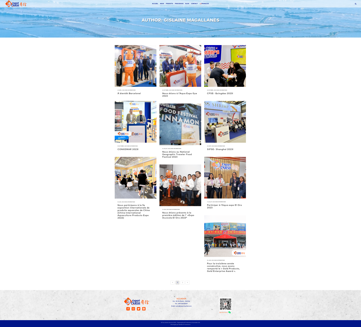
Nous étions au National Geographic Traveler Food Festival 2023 (177, 154)
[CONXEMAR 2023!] (135, 122)
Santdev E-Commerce (184, 324)
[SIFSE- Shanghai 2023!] (225, 122)
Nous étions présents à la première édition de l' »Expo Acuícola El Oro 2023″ (178, 215)
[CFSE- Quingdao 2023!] (225, 66)
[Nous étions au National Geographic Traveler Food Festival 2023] (180, 124)
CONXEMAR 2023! (128, 149)
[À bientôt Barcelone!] (135, 66)
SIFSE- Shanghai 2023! (220, 149)
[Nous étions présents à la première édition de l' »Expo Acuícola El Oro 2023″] (180, 185)
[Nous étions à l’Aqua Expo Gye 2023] (180, 66)
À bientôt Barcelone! (129, 93)
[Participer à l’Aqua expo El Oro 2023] (225, 178)
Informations (132, 90)
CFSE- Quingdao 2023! (220, 93)
